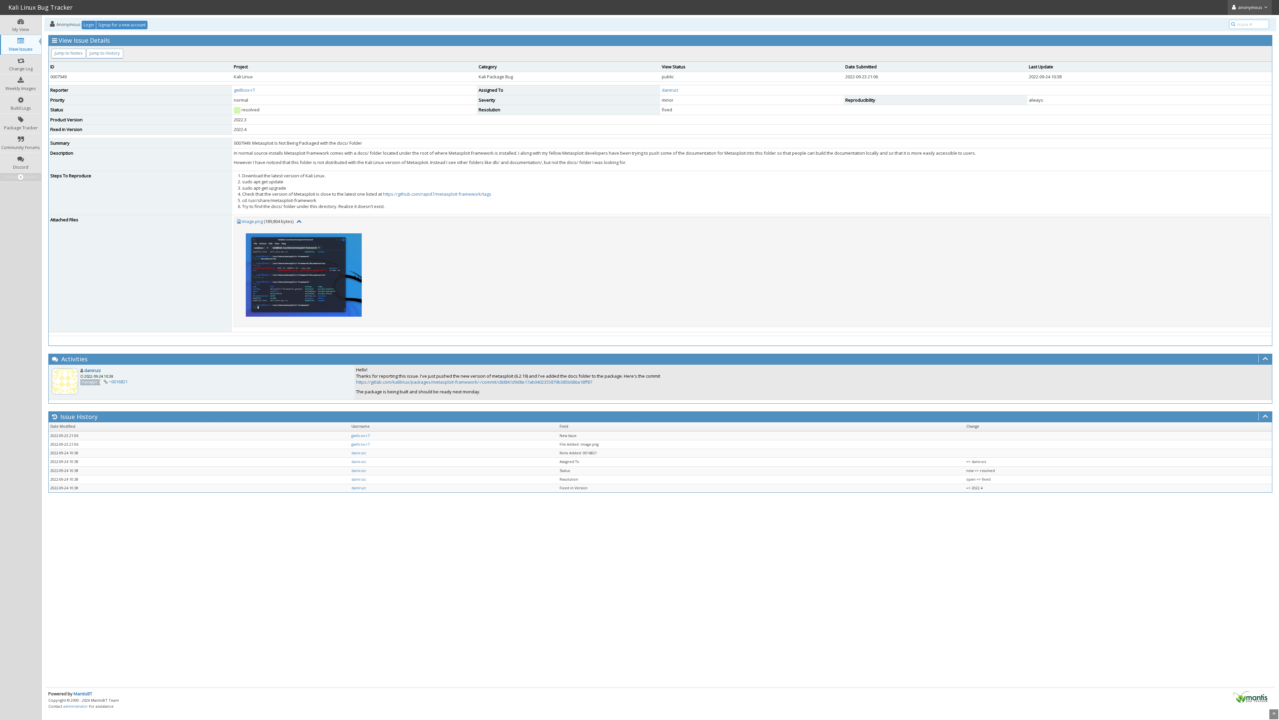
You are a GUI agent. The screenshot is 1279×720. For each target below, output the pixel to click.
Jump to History (105, 53)
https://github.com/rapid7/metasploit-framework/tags (437, 194)
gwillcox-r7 (244, 90)
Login (89, 25)
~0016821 (118, 382)
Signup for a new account (122, 25)
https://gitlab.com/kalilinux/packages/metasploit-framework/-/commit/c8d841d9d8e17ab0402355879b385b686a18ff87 (474, 382)
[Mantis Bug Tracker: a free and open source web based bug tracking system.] (1250, 697)
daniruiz (670, 90)
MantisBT (83, 694)
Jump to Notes (69, 53)
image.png (252, 221)
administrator (75, 706)
